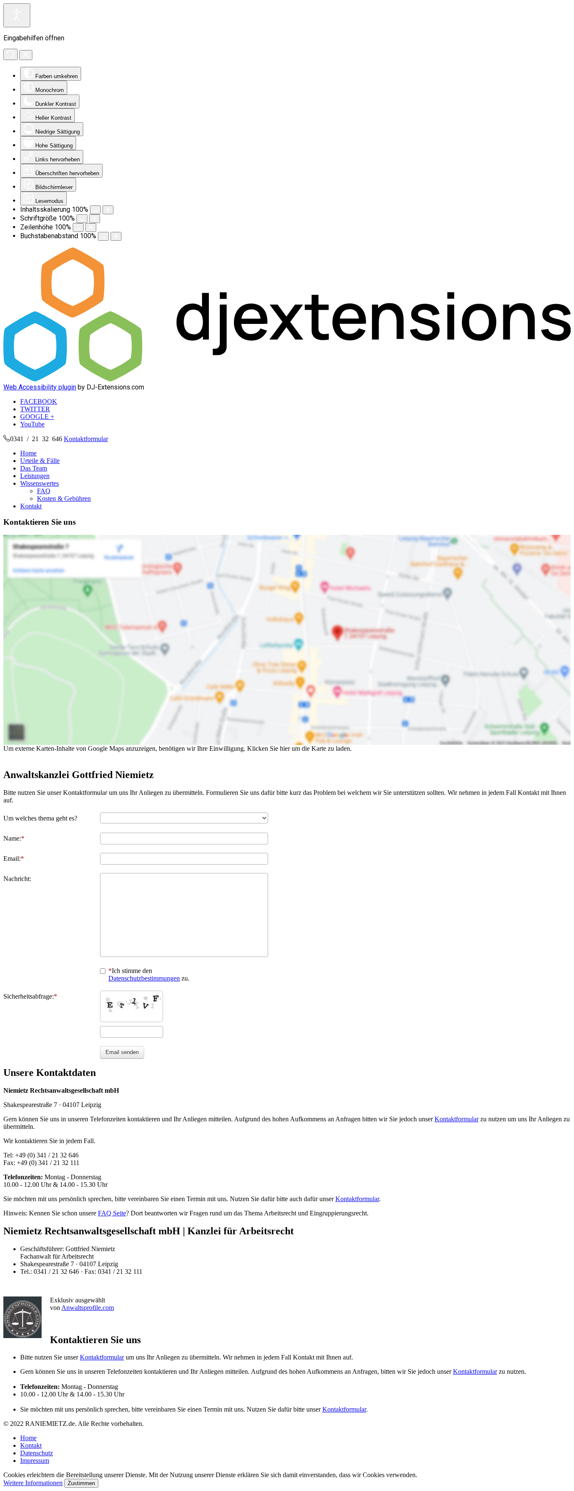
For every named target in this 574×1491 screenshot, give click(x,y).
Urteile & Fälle (40, 460)
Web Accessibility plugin (39, 387)
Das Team (33, 468)
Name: (12, 838)
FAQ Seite (112, 1213)
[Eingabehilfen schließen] (25, 55)
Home (28, 453)
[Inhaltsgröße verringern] (95, 209)
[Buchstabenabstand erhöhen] (116, 236)
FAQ (43, 490)
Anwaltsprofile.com (87, 1307)
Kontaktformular (86, 438)
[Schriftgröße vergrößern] (94, 218)
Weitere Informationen (33, 1482)
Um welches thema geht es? (40, 818)
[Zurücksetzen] (10, 54)
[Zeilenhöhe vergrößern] (90, 227)
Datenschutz (36, 1453)
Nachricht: (17, 878)
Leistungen (35, 475)
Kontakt (31, 506)
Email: (12, 858)
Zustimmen (81, 1483)
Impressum (34, 1460)
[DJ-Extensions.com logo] (287, 379)
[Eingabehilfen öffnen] (16, 15)
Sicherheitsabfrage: (28, 996)
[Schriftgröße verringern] (81, 218)
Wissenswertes (39, 483)
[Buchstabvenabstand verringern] (103, 236)
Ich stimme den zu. (149, 974)
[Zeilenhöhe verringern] (78, 227)
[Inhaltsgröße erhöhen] (108, 209)
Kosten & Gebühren (64, 498)
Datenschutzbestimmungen (144, 978)
